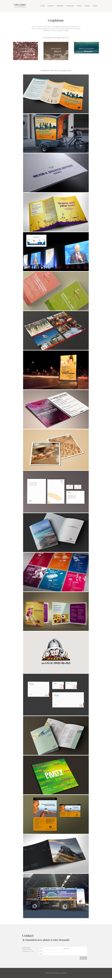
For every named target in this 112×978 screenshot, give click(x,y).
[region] (25, 51)
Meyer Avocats (56, 48)
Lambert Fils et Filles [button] (25, 48)
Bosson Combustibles (86, 48)
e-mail (31, 951)
